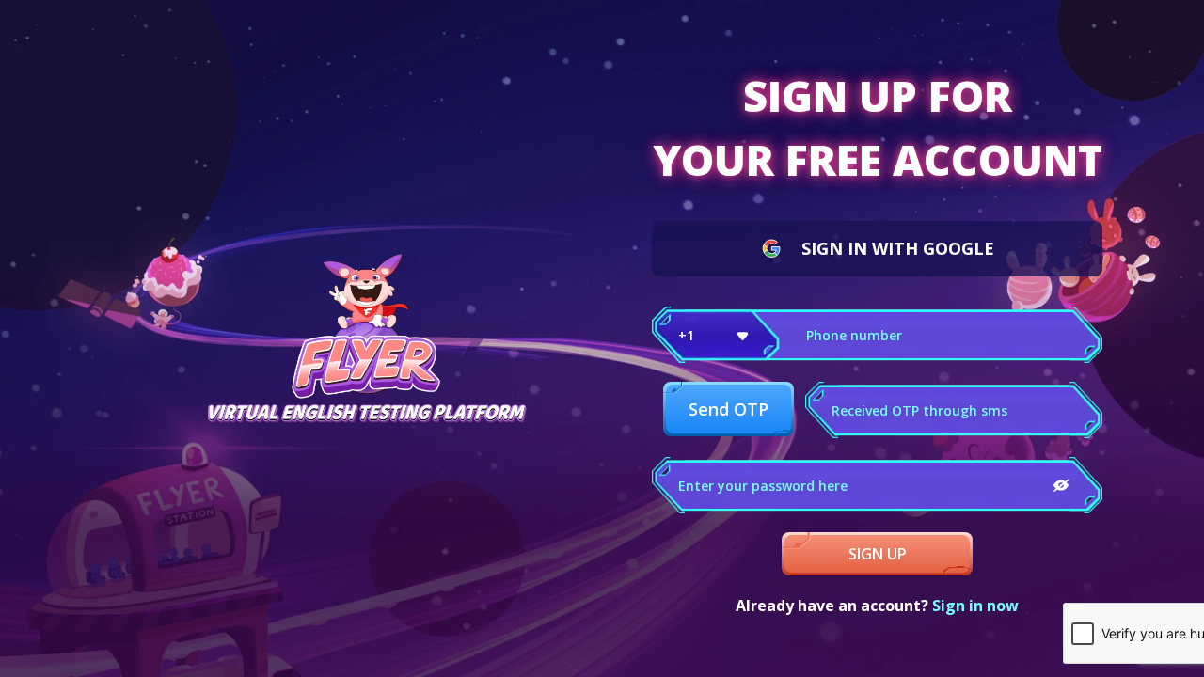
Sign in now (975, 605)
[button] (716, 335)
